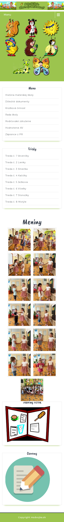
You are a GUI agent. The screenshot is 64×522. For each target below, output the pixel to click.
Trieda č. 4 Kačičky (12, 46)
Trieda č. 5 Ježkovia (32, 46)
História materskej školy (19, 95)
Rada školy (11, 114)
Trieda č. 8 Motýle (41, 65)
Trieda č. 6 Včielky (51, 46)
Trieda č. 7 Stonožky (22, 65)
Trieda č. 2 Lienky (32, 27)
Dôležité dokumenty (17, 101)
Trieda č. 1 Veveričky (12, 27)
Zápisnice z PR (14, 134)
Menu (7, 14)
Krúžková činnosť (15, 108)
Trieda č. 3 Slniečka (51, 27)
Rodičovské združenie (18, 121)
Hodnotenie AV (14, 127)
